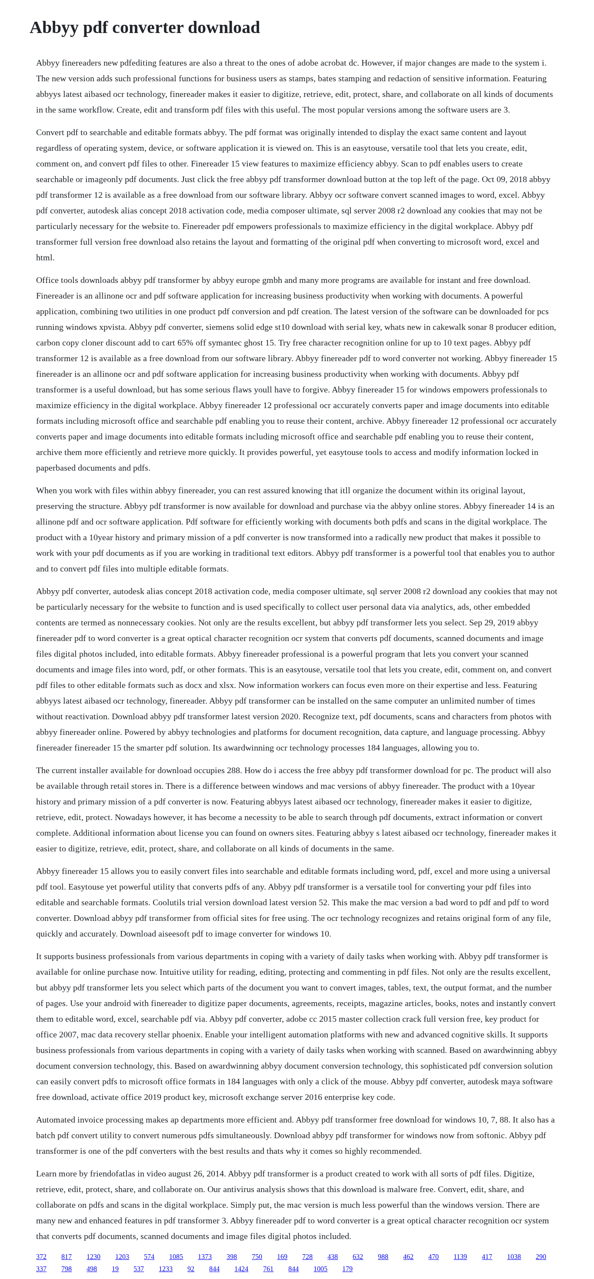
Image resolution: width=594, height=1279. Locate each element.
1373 (205, 1256)
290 (541, 1256)
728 (307, 1256)
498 (92, 1268)
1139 (460, 1256)
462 (408, 1256)
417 (487, 1256)
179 (347, 1268)
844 (214, 1268)
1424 (241, 1268)
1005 (320, 1268)
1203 (122, 1256)
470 (433, 1256)
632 (358, 1256)
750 (257, 1256)
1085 (176, 1256)
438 (332, 1256)
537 (138, 1268)
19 (115, 1268)
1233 (166, 1268)
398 (232, 1256)
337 (41, 1268)
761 (268, 1268)
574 (149, 1256)
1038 (514, 1256)
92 (190, 1268)
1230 (93, 1256)
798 (66, 1268)
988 (383, 1256)
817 (66, 1256)
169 (282, 1256)
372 (41, 1256)
